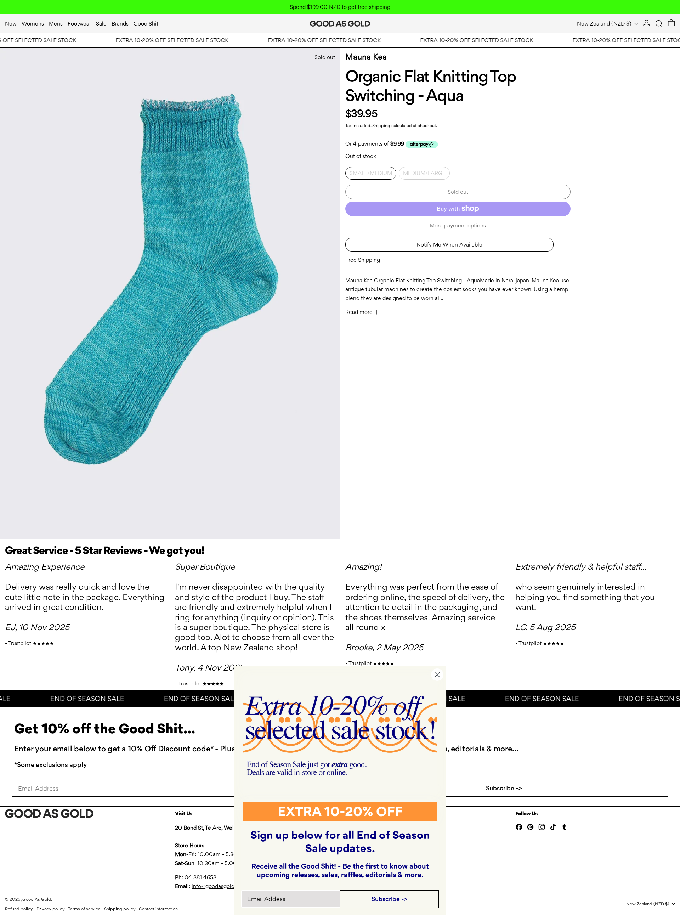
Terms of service (84, 908)
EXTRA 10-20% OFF (340, 811)
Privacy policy (50, 908)
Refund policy (19, 908)
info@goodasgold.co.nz (220, 886)
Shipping (381, 125)
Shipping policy (120, 908)
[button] (659, 23)
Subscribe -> (504, 788)
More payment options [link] (458, 225)
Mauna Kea (366, 57)
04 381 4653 (200, 877)
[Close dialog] (437, 674)
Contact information (158, 908)
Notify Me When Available (449, 244)
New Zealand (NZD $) (605, 23)
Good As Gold (36, 899)
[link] (340, 735)
